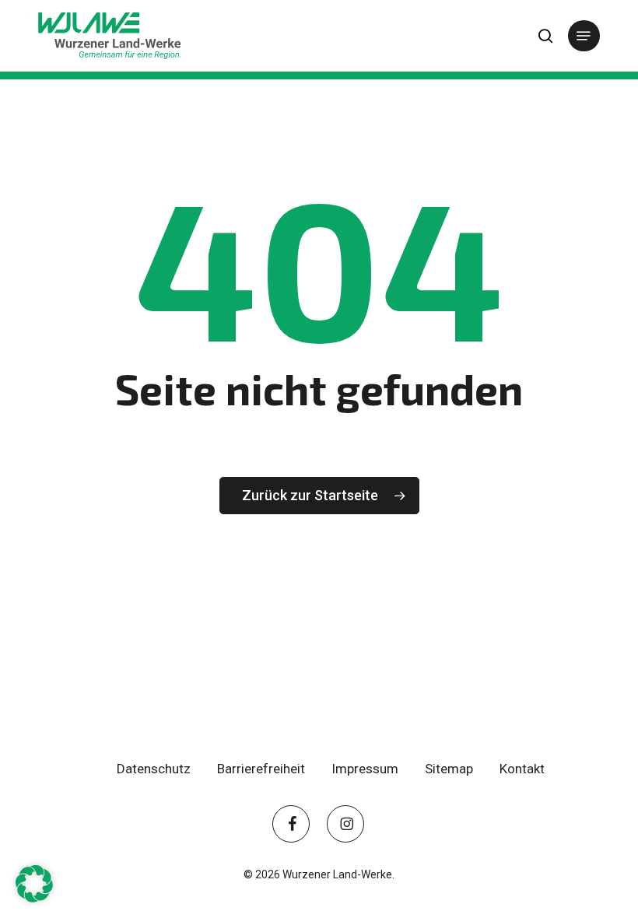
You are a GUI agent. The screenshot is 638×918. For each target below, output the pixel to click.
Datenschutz (154, 768)
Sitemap (449, 768)
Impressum (364, 768)
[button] (583, 36)
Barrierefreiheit (261, 768)
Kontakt (522, 768)
